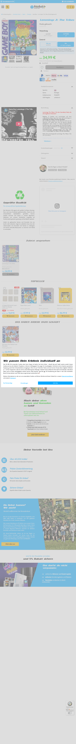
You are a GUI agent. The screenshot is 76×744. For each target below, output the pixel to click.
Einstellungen (24, 383)
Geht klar (55, 383)
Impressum (13, 378)
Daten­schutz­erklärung (67, 376)
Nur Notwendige (7, 383)
